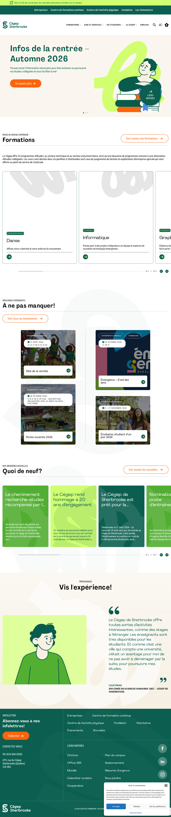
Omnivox (72, 755)
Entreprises (41, 9)
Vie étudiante (114, 25)
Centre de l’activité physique (103, 9)
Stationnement (114, 763)
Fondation (127, 9)
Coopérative (75, 786)
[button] (166, 785)
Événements (75, 730)
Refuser (137, 806)
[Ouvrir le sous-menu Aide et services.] (102, 24)
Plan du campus (115, 755)
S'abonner (14, 736)
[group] (40, 217)
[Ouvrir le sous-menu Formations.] (80, 24)
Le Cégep (130, 25)
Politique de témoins (135, 813)
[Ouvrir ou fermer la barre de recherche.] (154, 24)
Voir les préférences (157, 806)
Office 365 (74, 763)
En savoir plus (23, 83)
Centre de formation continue (67, 9)
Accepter (116, 806)
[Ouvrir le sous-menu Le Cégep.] (136, 24)
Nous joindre (113, 778)
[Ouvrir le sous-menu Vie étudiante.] (122, 24)
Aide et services (92, 25)
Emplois (144, 25)
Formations (72, 25)
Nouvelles (99, 730)
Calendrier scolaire (79, 778)
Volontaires (143, 723)
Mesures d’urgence (117, 770)
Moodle (72, 770)
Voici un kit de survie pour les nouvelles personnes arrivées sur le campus (48, 2)
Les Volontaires (144, 9)
